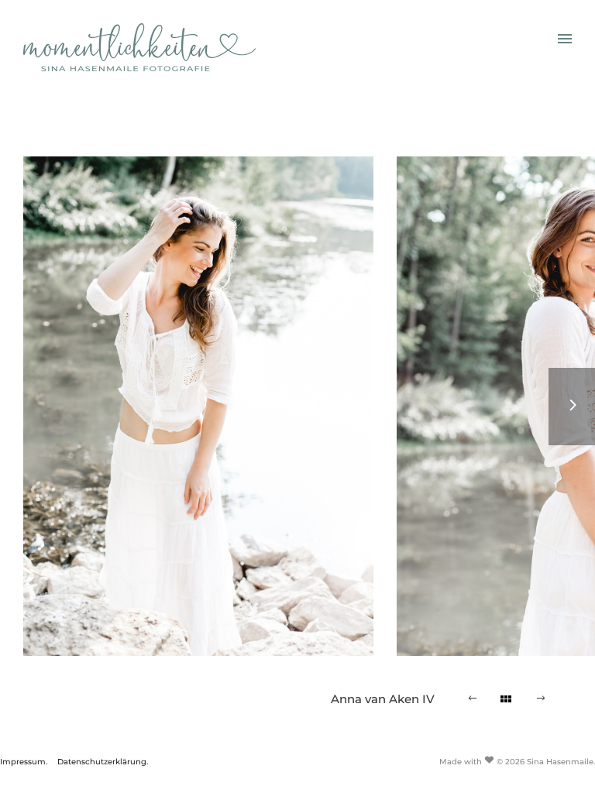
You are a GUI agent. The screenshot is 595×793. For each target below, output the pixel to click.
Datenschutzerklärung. (102, 762)
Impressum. (23, 762)
